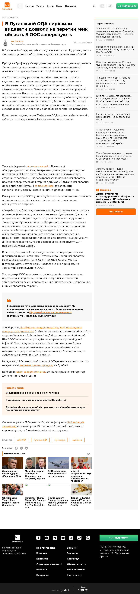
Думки (50, 6)
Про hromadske (45, 548)
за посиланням (44, 185)
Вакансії (72, 548)
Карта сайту (74, 575)
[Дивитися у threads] (88, 538)
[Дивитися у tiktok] (79, 538)
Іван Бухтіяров (17, 41)
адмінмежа (77, 440)
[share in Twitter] (21, 448)
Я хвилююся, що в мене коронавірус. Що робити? (36, 400)
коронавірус (59, 440)
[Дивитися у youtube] (63, 538)
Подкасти (70, 6)
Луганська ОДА (40, 440)
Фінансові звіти (76, 564)
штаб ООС (21, 440)
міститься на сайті (38, 166)
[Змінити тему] (102, 6)
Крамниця (73, 558)
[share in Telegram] (26, 448)
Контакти (42, 558)
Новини (30, 6)
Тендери (72, 553)
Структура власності (49, 564)
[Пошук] (94, 6)
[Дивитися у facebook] (38, 538)
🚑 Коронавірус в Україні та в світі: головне (32, 393)
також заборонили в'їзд (30, 371)
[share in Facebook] (16, 448)
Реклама (41, 569)
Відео (59, 6)
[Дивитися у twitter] (71, 538)
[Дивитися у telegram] (55, 538)
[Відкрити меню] (20, 6)
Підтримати (129, 6)
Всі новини (116, 211)
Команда (41, 553)
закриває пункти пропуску (36, 365)
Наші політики (76, 569)
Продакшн (42, 575)
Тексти (40, 6)
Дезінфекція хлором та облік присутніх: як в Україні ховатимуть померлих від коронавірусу (45, 408)
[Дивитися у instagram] (47, 538)
